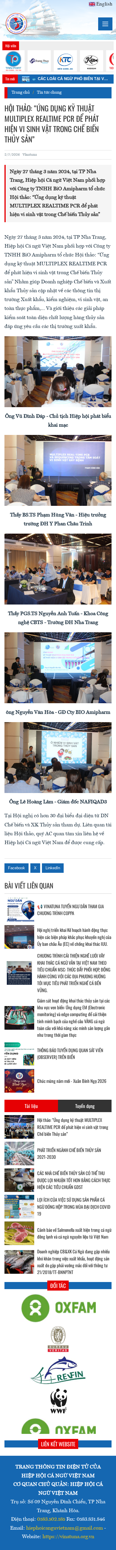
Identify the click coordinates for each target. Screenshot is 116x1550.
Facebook (16, 868)
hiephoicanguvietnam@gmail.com (64, 1528)
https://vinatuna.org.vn (68, 1536)
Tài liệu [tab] (31, 1105)
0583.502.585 (51, 1519)
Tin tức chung (49, 92)
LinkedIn (53, 868)
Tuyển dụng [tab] (85, 1105)
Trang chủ (21, 92)
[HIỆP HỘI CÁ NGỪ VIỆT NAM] (17, 24)
